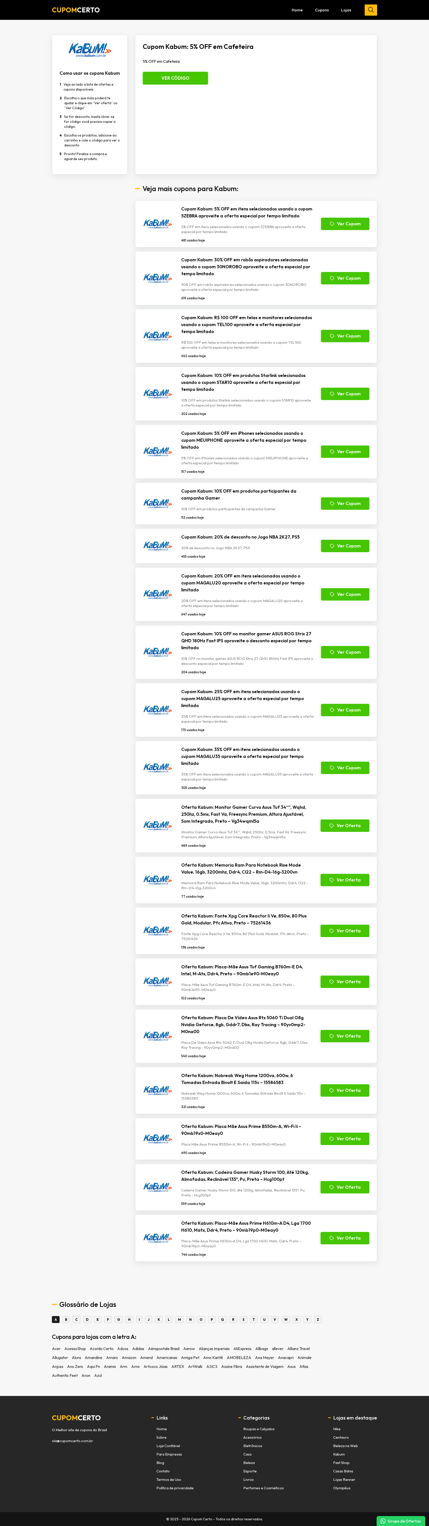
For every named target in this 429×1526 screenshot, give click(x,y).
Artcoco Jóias (155, 1366)
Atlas (303, 1366)
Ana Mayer (264, 1357)
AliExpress (242, 1349)
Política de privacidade (175, 1488)
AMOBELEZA (239, 1357)
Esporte (250, 1471)
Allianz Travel (298, 1349)
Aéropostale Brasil (163, 1349)
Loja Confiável (168, 1445)
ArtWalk (195, 1366)
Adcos (122, 1349)
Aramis (110, 1366)
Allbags (261, 1349)
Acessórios (252, 1437)
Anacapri (286, 1357)
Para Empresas (169, 1454)
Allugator (60, 1357)
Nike (337, 1428)
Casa (247, 1454)
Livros (248, 1479)
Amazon (129, 1357)
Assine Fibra (231, 1366)
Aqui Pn (93, 1366)
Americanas (166, 1357)
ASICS (211, 1366)
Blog (160, 1462)
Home (297, 9)
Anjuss (57, 1366)
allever (278, 1349)
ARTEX (177, 1366)
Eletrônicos (252, 1445)
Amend (146, 1357)
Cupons (322, 9)
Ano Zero (75, 1366)
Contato (163, 1471)
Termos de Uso (168, 1479)
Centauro (341, 1437)
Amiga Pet (190, 1357)
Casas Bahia (343, 1471)
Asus (291, 1366)
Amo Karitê (213, 1357)
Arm (123, 1366)
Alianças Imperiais (214, 1349)
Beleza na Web (345, 1445)
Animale (304, 1357)
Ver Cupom (349, 224)
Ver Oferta (349, 825)
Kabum (339, 1454)
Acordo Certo (101, 1349)
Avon (85, 1375)
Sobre (161, 1437)
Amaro (112, 1357)
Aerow (189, 1349)
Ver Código (175, 78)
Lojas (346, 9)
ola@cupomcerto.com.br (72, 1441)
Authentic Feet (65, 1375)
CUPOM (76, 10)
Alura (76, 1357)
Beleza (249, 1462)
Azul (98, 1375)
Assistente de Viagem (265, 1366)
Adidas (138, 1349)
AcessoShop (75, 1349)
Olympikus (342, 1488)
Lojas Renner (344, 1479)
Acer (56, 1349)
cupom (76, 1418)
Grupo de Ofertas (404, 1521)
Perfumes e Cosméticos (263, 1488)
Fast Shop (341, 1462)
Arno (135, 1366)
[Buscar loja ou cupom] (371, 10)
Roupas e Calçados (259, 1428)
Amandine (93, 1357)
